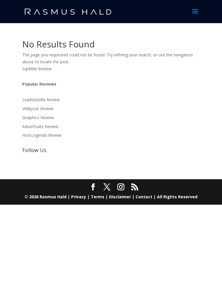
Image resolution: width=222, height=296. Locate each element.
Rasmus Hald (53, 196)
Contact (144, 196)
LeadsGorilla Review (41, 99)
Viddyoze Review (37, 108)
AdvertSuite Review (40, 126)
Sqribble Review (36, 68)
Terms (97, 196)
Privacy (78, 196)
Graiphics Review (38, 117)
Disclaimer (120, 196)
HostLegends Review (42, 135)
